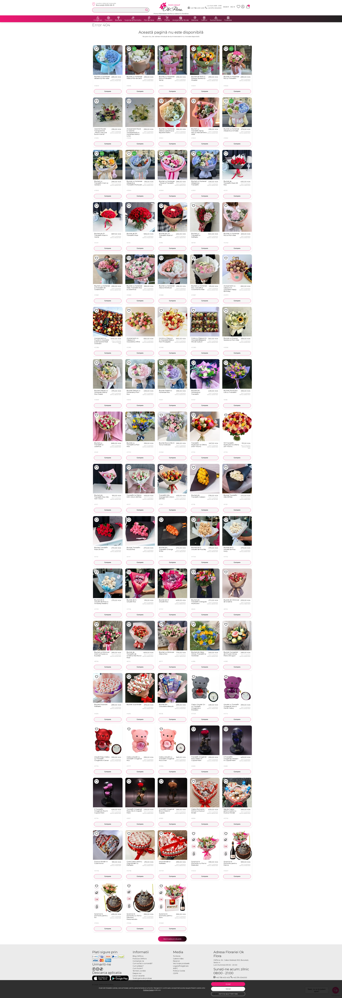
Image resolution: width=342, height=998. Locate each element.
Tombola (176, 956)
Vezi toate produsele (172, 939)
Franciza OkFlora (140, 959)
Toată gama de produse (142, 978)
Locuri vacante (139, 976)
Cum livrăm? (138, 968)
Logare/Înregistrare (181, 966)
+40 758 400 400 (197, 8)
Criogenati (98, 20)
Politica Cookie (148, 990)
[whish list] (239, 8)
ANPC (175, 968)
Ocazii (159, 20)
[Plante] (167, 17)
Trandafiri (108, 20)
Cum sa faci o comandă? (142, 963)
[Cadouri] (204, 17)
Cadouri (204, 20)
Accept (228, 984)
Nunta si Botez (216, 20)
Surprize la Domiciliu (133, 20)
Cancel (228, 989)
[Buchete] (118, 17)
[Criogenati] (97, 17)
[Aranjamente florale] (180, 17)
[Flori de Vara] (149, 17)
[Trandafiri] (108, 17)
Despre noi (137, 973)
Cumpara (107, 91)
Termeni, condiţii (139, 971)
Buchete (118, 20)
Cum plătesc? (138, 966)
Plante (167, 20)
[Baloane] (194, 17)
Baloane (194, 20)
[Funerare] (228, 17)
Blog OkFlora (138, 956)
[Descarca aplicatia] (101, 978)
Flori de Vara (149, 20)
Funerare (228, 20)
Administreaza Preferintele (228, 994)
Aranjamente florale (180, 20)
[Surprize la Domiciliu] (132, 17)
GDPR (175, 973)
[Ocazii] (159, 17)
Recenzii (176, 961)
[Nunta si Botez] (215, 17)
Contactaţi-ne (138, 961)
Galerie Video (178, 959)
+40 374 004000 (214, 8)
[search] (146, 10)
